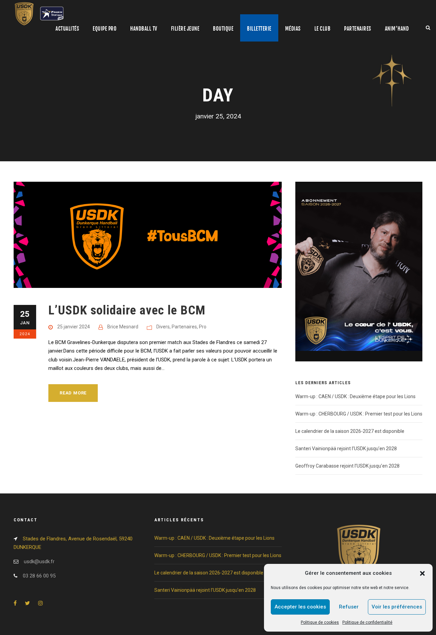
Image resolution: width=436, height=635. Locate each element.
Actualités (67, 29)
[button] (422, 573)
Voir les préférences (397, 607)
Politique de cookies (320, 622)
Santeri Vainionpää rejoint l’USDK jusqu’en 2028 (346, 448)
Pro (202, 326)
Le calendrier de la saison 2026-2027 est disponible (349, 431)
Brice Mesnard (122, 326)
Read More (73, 392)
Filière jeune (185, 29)
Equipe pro (104, 29)
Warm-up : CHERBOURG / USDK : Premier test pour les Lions (358, 414)
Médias (293, 29)
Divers (163, 326)
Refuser (349, 607)
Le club (322, 29)
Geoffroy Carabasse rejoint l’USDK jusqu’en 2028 (347, 466)
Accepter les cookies (300, 607)
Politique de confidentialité (367, 622)
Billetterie (259, 29)
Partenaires (357, 29)
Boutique (223, 29)
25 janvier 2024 (73, 326)
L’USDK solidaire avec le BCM (126, 310)
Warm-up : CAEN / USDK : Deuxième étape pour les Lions (355, 396)
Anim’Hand (397, 29)
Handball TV (143, 29)
